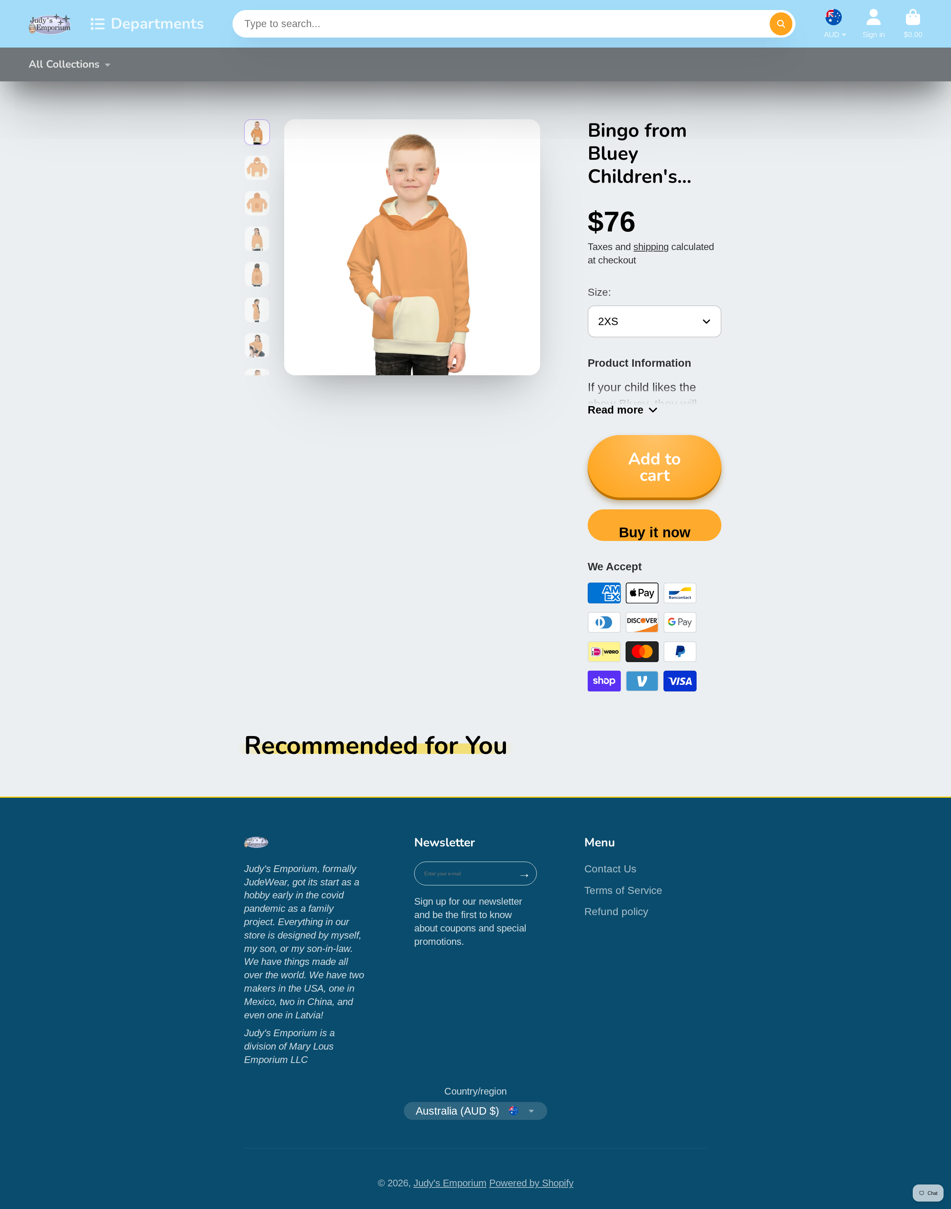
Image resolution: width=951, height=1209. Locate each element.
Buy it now (655, 532)
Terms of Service (623, 890)
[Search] (781, 23)
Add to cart (654, 467)
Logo (50, 24)
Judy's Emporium (450, 1183)
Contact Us (610, 869)
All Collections (64, 64)
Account (874, 23)
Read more (615, 409)
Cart (913, 23)
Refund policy (616, 911)
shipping (651, 247)
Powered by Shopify (531, 1183)
